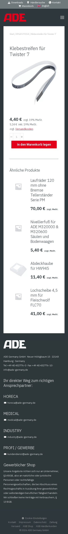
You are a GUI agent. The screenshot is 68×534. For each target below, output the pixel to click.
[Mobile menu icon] (62, 17)
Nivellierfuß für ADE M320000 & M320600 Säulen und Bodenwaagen (44, 231)
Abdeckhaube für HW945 (42, 266)
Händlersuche (38, 2)
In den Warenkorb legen (34, 144)
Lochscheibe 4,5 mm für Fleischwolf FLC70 (44, 297)
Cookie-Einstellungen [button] (36, 518)
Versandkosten (24, 129)
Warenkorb (28, 6)
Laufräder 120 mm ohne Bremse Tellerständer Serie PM (42, 190)
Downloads (17, 2)
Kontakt (56, 2)
